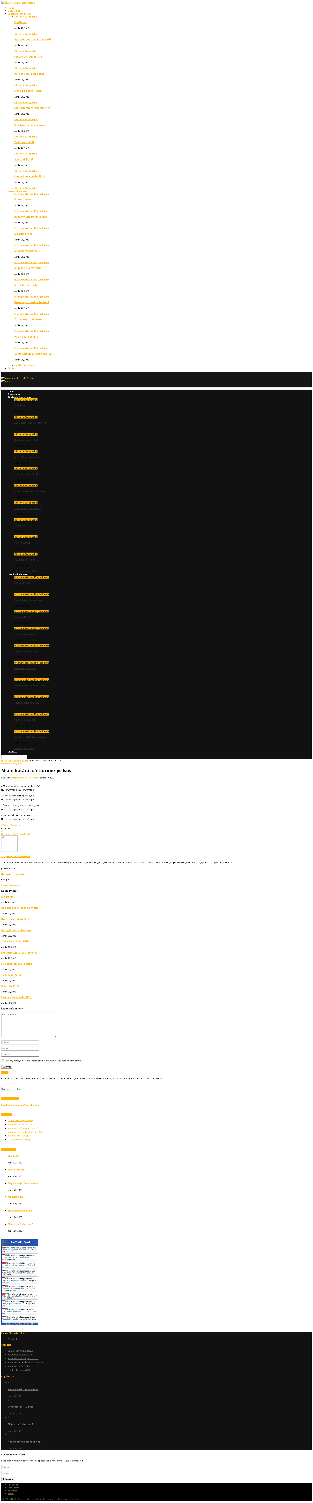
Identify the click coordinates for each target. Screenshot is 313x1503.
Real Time (18, 1324)
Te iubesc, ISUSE (24, 142)
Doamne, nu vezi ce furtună (31, 302)
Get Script (9, 1324)
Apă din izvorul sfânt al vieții (32, 39)
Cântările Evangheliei (19, 13)
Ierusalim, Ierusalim (26, 285)
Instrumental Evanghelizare (23, 1128)
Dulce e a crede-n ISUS (28, 56)
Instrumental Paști (19, 1135)
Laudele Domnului (19, 1139)
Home (11, 7)
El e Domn (20, 22)
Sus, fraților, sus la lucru (29, 125)
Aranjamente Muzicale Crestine (25, 777)
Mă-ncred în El (23, 233)
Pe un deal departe (26, 336)
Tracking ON (28, 1324)
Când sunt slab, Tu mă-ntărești (33, 353)
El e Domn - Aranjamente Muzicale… (19, 1249)
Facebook (12, 1339)
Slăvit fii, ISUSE (23, 159)
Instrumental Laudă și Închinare (31, 193)
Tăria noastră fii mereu (28, 319)
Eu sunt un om (23, 199)
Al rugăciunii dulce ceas (29, 73)
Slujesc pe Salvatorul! (27, 268)
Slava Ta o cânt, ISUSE (28, 90)
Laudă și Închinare (18, 190)
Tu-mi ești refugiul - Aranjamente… (19, 1264)
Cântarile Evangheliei (25, 16)
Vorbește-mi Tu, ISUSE (21, 1406)
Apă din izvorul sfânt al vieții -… (15, 1280)
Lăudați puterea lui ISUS (29, 176)
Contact (12, 368)
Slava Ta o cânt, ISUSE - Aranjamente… (19, 1296)
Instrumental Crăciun (20, 1124)
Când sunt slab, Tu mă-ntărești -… (16, 1257)
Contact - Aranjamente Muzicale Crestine (19, 1288)
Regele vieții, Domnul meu (30, 216)
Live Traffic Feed (19, 1242)
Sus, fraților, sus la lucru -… (14, 1304)
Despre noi (14, 10)
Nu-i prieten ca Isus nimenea (32, 108)
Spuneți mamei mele (27, 251)
